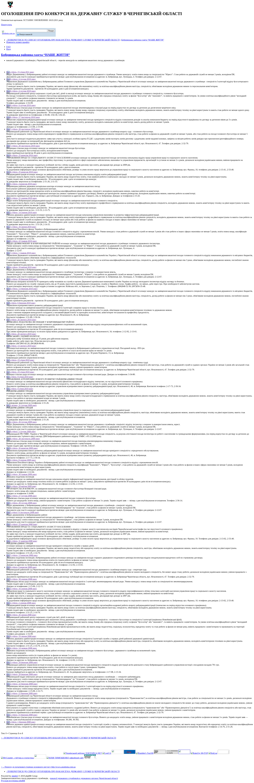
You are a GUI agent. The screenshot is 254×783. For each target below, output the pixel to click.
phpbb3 (15, 776)
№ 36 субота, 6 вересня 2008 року (21, 567)
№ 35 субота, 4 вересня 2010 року (21, 184)
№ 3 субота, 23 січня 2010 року (20, 360)
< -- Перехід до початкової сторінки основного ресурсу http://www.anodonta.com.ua (38, 767)
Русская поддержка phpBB (13, 781)
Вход (8, 49)
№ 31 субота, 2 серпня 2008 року (21, 603)
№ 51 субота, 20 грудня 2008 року (21, 503)
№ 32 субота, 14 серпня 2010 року (21, 212)
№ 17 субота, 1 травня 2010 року (21, 253)
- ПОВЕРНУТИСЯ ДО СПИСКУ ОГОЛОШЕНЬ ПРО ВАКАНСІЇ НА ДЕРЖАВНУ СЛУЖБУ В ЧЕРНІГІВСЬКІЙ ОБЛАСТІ (63, 40)
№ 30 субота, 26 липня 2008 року (21, 615)
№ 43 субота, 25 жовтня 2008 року (21, 524)
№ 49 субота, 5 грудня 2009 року (21, 431)
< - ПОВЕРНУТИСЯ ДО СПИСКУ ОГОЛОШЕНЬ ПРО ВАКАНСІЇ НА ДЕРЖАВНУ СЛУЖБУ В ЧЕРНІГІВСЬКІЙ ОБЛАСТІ (58, 738)
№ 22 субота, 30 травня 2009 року (21, 474)
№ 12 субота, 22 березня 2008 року (22, 684)
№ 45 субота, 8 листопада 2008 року (22, 512)
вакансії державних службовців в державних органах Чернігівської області (84, 778)
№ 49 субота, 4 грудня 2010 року (21, 79)
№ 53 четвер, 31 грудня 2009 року (21, 405)
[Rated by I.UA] (40, 758)
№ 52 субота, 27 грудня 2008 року (21, 496)
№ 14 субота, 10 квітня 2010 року (21, 267)
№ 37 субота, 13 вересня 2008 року (22, 555)
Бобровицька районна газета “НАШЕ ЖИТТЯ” (142, 40)
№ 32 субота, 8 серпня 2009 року (21, 460)
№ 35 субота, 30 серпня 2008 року (21, 579)
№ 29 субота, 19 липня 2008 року (21, 636)
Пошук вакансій (25, 34)
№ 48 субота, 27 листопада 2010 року (23, 117)
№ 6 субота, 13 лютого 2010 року (21, 346)
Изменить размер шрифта (17, 42)
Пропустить (6, 25)
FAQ (8, 47)
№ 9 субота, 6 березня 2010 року (20, 303)
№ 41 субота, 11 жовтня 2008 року (21, 541)
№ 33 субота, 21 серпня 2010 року (21, 198)
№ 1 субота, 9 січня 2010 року (19, 377)
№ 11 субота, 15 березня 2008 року (21, 693)
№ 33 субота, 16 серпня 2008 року (21, 589)
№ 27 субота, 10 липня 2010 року (21, 227)
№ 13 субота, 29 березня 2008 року (22, 662)
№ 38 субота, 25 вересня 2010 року (22, 155)
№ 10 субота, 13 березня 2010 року (22, 289)
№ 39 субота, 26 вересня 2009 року (22, 448)
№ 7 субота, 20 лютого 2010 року (21, 319)
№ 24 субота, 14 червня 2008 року (21, 648)
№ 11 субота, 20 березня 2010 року (21, 279)
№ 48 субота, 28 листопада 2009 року (23, 439)
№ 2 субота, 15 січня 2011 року (20, 72)
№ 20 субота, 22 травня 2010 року (21, 241)
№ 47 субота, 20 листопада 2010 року (23, 129)
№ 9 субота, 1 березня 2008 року (20, 722)
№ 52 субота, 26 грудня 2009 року (21, 422)
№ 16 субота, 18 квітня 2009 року (21, 486)
